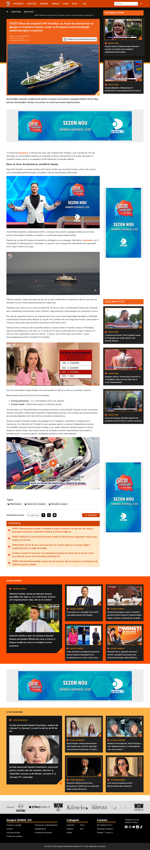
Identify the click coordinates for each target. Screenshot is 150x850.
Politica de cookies (14, 836)
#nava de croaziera (36, 504)
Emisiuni (44, 3)
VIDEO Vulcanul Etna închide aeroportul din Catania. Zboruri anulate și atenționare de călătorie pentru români (55, 563)
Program (18, 3)
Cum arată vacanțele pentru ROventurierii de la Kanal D (119, 784)
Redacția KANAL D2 (23, 36)
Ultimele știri (114, 12)
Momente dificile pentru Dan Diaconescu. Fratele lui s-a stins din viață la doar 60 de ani (83, 786)
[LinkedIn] (137, 827)
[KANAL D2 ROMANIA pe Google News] (33, 515)
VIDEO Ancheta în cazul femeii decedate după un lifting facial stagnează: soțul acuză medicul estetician (54, 538)
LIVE (84, 3)
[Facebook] (126, 827)
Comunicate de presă (43, 832)
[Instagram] (130, 827)
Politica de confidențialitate (46, 825)
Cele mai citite (115, 301)
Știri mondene (14, 712)
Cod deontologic (13, 832)
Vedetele (31, 3)
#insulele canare (59, 504)
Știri (81, 829)
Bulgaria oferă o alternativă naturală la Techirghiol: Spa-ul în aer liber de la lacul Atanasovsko (122, 379)
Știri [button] (74, 3)
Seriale (55, 3)
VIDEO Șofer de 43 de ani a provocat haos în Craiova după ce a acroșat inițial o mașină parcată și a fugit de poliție (51, 546)
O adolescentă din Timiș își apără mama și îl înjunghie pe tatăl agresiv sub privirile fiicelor (123, 338)
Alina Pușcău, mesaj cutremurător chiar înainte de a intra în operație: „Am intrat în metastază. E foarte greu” (82, 748)
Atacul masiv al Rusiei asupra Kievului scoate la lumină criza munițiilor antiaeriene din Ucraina (122, 49)
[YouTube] (133, 827)
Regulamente (40, 829)
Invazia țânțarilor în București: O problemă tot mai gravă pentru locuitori (123, 89)
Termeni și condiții (13, 825)
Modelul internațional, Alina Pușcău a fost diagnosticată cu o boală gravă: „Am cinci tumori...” (124, 746)
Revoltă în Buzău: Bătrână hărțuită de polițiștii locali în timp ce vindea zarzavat (123, 419)
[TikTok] (141, 827)
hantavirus (23, 152)
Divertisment (14, 580)
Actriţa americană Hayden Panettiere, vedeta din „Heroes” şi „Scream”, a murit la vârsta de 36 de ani (33, 728)
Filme (65, 3)
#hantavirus (15, 504)
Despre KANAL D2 (19, 820)
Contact (9, 829)
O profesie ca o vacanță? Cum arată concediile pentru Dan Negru (82, 613)
